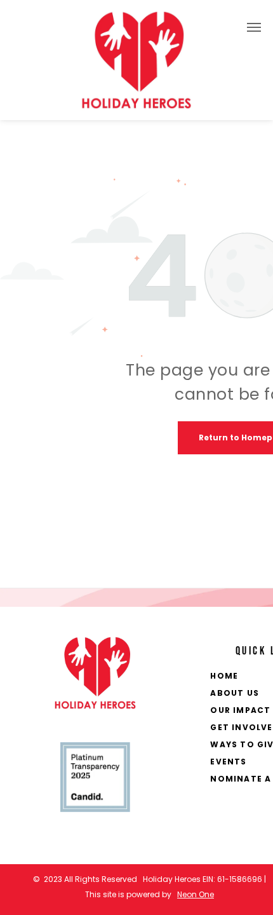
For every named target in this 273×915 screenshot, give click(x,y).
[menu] (254, 27)
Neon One (195, 894)
